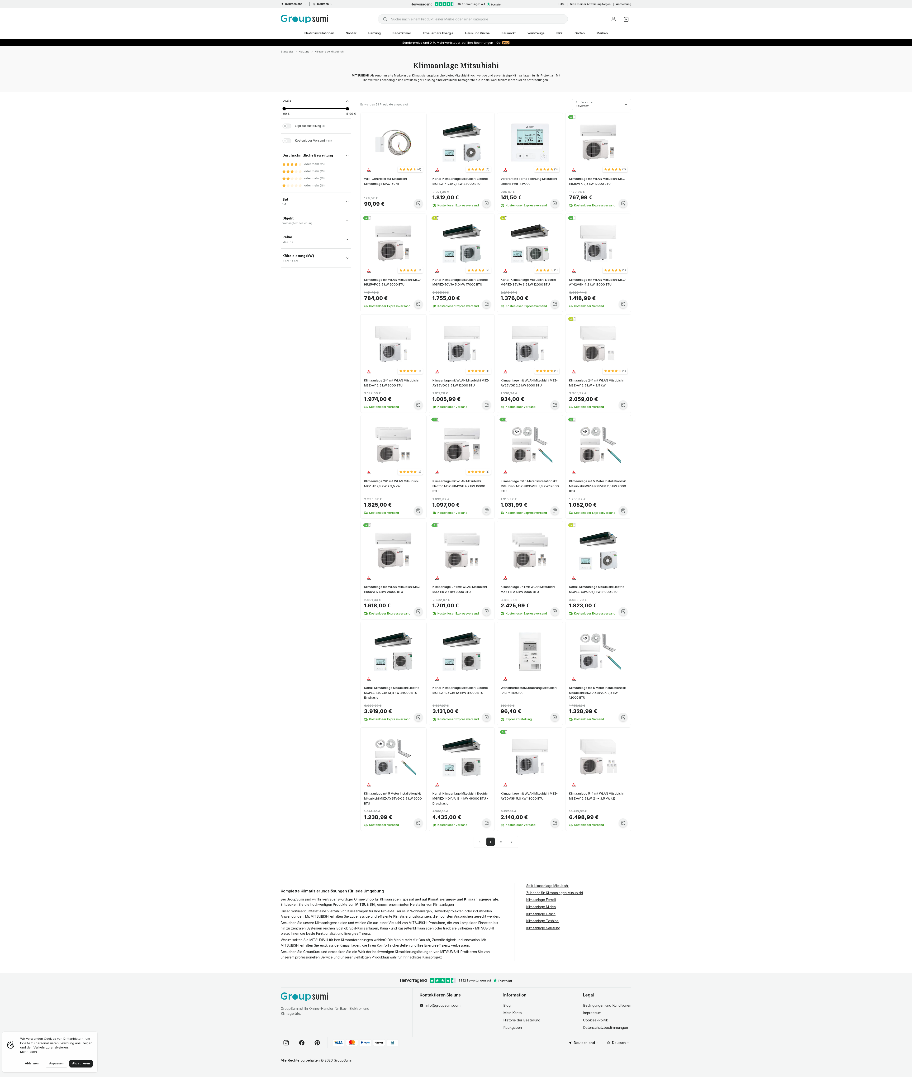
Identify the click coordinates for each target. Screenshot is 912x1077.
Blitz (559, 33)
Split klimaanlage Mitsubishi (547, 886)
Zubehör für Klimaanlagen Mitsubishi (554, 893)
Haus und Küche (477, 33)
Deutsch (323, 4)
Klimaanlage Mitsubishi (329, 51)
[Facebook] (301, 1042)
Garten (580, 33)
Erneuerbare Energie (438, 33)
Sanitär (351, 33)
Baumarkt (509, 33)
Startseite (287, 51)
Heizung (374, 33)
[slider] (284, 108)
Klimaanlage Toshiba (542, 921)
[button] (410, 169)
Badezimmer (402, 33)
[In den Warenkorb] (418, 203)
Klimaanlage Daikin (541, 914)
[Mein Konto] (613, 19)
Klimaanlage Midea (541, 907)
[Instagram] (286, 1042)
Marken (602, 33)
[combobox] (473, 19)
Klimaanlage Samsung (543, 928)
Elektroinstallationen (319, 33)
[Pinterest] (317, 1042)
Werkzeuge (536, 33)
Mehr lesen (28, 1051)
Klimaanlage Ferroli (541, 900)
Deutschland (294, 4)
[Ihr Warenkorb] (626, 19)
